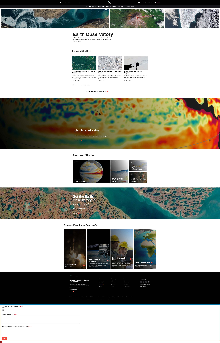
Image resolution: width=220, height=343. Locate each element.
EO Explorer (108, 6)
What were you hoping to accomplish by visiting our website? (17, 326)
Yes (4, 307)
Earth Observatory (93, 6)
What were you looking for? (9, 314)
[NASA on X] (146, 282)
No (3, 309)
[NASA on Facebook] (141, 282)
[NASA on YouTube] (149, 282)
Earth (87, 6)
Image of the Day (101, 6)
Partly (4, 310)
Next (89, 84)
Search (132, 6)
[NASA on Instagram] (143, 282)
